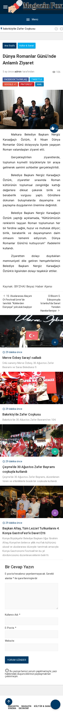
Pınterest (27, 84)
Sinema (12, 708)
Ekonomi (24, 708)
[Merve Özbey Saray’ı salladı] (31, 346)
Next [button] (61, 29)
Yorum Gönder (16, 660)
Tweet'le (36, 79)
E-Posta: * (10, 628)
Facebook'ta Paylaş (15, 79)
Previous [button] (56, 29)
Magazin (26, 706)
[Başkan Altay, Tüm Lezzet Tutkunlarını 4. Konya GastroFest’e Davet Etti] (31, 517)
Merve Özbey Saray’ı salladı (21, 358)
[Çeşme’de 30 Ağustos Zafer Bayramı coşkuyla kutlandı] (31, 455)
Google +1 (10, 84)
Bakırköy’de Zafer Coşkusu (21, 414)
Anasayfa (13, 706)
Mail (39, 84)
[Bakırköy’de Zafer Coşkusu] (31, 403)
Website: (10, 641)
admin (18, 71)
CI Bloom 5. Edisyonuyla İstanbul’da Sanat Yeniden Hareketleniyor (50, 303)
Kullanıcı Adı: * (12, 614)
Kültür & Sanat (43, 706)
